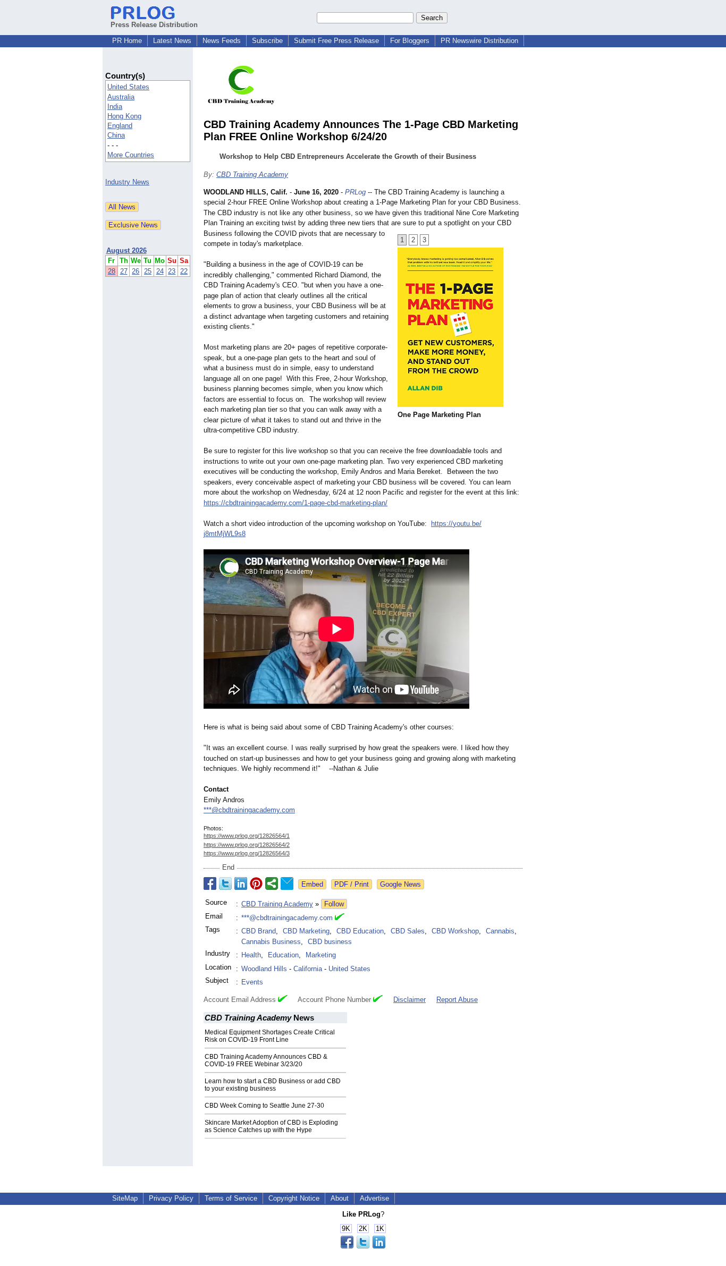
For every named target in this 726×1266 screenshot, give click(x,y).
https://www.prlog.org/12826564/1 (247, 835)
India (114, 107)
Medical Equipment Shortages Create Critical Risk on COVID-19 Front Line (270, 1036)
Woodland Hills (264, 969)
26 (135, 271)
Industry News (127, 182)
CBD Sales (408, 931)
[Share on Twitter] (225, 883)
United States (128, 87)
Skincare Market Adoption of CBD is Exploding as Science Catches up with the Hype (271, 1126)
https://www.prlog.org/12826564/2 (247, 845)
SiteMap (125, 1198)
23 (171, 271)
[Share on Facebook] (210, 883)
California (307, 969)
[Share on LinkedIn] (240, 883)
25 (147, 271)
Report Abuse (457, 1000)
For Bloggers (409, 41)
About (340, 1198)
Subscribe (267, 41)
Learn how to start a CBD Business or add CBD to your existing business (273, 1084)
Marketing (321, 955)
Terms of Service (231, 1198)
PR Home (127, 41)
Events (252, 982)
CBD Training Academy (252, 175)
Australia (120, 97)
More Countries (130, 155)
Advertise (374, 1198)
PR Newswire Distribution (479, 41)
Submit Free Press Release (336, 41)
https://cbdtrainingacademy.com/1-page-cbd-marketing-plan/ (295, 503)
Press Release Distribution (154, 25)
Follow (334, 904)
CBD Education (360, 931)
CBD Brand (258, 931)
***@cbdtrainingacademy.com (249, 810)
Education (283, 955)
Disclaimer (409, 1000)
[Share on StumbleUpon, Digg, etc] (271, 883)
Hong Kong (124, 116)
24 (160, 271)
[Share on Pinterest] (256, 883)
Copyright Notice (293, 1198)
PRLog (355, 192)
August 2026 (126, 250)
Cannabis (500, 931)
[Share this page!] (363, 1246)
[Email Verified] (339, 918)
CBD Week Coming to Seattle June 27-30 (264, 1105)
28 (111, 271)
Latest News (172, 41)
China (116, 135)
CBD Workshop (455, 931)
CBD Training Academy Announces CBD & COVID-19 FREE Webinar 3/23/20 (266, 1060)
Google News (400, 884)
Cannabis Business (271, 942)
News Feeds (221, 41)
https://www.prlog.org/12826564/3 (247, 853)
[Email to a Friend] (287, 883)
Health (251, 955)
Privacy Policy (171, 1198)
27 (124, 271)
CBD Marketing (306, 931)
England (119, 126)
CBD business (330, 942)
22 (184, 271)
